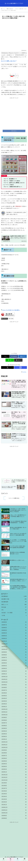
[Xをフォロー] (7, 367)
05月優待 (11, 318)
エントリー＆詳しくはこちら (8, 60)
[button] (18, 360)
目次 (12, 131)
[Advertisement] (14, 34)
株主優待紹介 (5, 318)
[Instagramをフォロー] (20, 367)
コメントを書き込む (14, 498)
